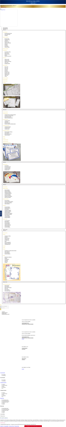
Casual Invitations (7, 220)
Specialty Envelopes (7, 168)
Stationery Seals (7, 60)
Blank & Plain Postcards (8, 287)
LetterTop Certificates (8, 42)
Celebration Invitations (8, 211)
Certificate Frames (7, 127)
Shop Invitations (5, 186)
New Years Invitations (8, 195)
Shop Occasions (5, 232)
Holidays (4, 234)
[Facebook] (4, 418)
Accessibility (6, 426)
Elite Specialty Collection (8, 133)
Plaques (4, 136)
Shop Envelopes (5, 164)
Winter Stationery (7, 251)
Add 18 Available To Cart (25, 323)
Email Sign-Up (2, 422)
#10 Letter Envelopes (8, 166)
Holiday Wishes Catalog (5, 410)
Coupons (3, 412)
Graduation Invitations (8, 210)
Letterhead (6, 40)
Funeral (4, 247)
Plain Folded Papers (7, 290)
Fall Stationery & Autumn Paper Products (10, 250)
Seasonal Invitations (6, 198)
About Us (2, 426)
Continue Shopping (24, 348)
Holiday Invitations (5, 188)
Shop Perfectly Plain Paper (6, 284)
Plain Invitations (7, 286)
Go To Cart (23, 349)
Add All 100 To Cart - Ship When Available (27, 324)
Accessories (4, 57)
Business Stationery (5, 312)
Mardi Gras (6, 261)
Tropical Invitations (7, 216)
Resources (2, 398)
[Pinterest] (5, 418)
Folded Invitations (7, 225)
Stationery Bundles (5, 48)
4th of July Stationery (8, 242)
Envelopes (6, 35)
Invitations (4, 82)
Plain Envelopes (7, 285)
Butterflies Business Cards (5, 314)
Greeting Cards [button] (5, 229)
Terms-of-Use (11, 426)
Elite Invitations (7, 221)
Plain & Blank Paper (7, 34)
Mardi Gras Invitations (8, 197)
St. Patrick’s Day (7, 240)
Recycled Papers (5, 79)
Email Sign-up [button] (5, 28)
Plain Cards (6, 288)
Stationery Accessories (8, 61)
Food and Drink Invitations (8, 213)
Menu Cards (6, 66)
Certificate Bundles (5, 139)
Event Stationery (5, 65)
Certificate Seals (7, 128)
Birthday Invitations (7, 212)
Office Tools (6, 62)
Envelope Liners (7, 169)
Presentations (5, 50)
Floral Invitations (7, 200)
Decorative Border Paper (8, 33)
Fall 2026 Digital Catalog (5, 408)
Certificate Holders (5, 119)
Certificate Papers (5, 113)
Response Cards (7, 73)
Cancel (23, 338)
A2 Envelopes (7, 165)
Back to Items (24, 358)
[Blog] (2, 418)
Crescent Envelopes (7, 167)
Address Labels (7, 59)
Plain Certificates (7, 289)
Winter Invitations (7, 203)
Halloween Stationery (8, 243)
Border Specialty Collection (8, 131)
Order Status (4, 375)
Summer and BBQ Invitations (9, 201)
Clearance (3, 411)
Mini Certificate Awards (8, 116)
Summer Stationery (7, 253)
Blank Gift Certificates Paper (9, 117)
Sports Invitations (7, 215)
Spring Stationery (7, 252)
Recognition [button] (4, 109)
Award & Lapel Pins (5, 141)
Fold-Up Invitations (7, 222)
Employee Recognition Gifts (6, 142)
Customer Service (3, 382)
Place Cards (6, 68)
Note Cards (6, 67)
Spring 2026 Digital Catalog (5, 409)
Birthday (6, 258)
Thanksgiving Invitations (8, 193)
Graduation (6, 260)
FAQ (2, 388)
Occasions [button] (4, 230)
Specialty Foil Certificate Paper (9, 115)
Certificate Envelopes (8, 126)
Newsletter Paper (7, 39)
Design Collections (5, 77)
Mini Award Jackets (7, 122)
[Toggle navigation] (0, 26)
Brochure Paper (7, 38)
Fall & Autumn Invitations (8, 202)
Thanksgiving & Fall (7, 244)
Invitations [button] (4, 184)
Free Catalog (3, 374)
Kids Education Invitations (8, 214)
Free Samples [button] (5, 27)
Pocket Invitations (7, 223)
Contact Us (3, 384)
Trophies (4, 138)
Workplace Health (7, 63)
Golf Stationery (7, 259)
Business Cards (7, 41)
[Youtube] (1, 418)
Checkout (23, 359)
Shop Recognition (5, 111)
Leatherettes (6, 121)
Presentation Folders (8, 51)
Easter (6, 241)
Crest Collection (7, 132)
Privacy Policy (17, 426)
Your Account (2, 372)
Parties (4, 255)
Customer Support (4, 385)
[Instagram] (7, 418)
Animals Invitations (7, 217)
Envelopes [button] (4, 162)
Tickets (6, 76)
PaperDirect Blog (3, 7)
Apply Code (33, 2)
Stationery (3, 311)
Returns (3, 386)
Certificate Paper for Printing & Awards (10, 114)
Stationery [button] (4, 29)
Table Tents (6, 75)
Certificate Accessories (6, 125)
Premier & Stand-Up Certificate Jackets (10, 123)
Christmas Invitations (8, 194)
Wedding (6, 262)
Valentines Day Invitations (8, 196)
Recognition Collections (6, 130)
